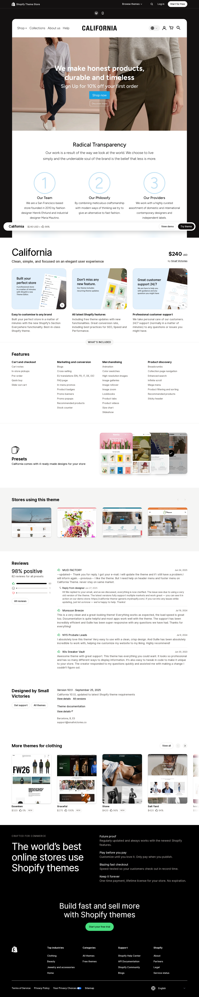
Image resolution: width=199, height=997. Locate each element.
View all (166, 745)
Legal (157, 967)
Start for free (177, 3)
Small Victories (179, 261)
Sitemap (89, 988)
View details (64, 698)
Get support (21, 705)
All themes (39, 705)
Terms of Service (21, 988)
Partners (158, 961)
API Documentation (128, 961)
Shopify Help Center (129, 955)
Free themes (90, 961)
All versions (79, 698)
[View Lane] (134, 453)
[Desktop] (96, 13)
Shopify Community (129, 967)
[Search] (151, 4)
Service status (161, 972)
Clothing (52, 955)
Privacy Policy (42, 988)
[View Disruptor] (152, 453)
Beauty (51, 961)
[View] (31, 523)
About (157, 955)
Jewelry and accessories (61, 967)
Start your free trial (99, 926)
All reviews (20, 601)
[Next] (185, 499)
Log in (161, 3)
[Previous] (178, 499)
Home (50, 972)
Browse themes (131, 3)
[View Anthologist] (116, 453)
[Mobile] (102, 13)
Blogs (121, 972)
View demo (167, 226)
